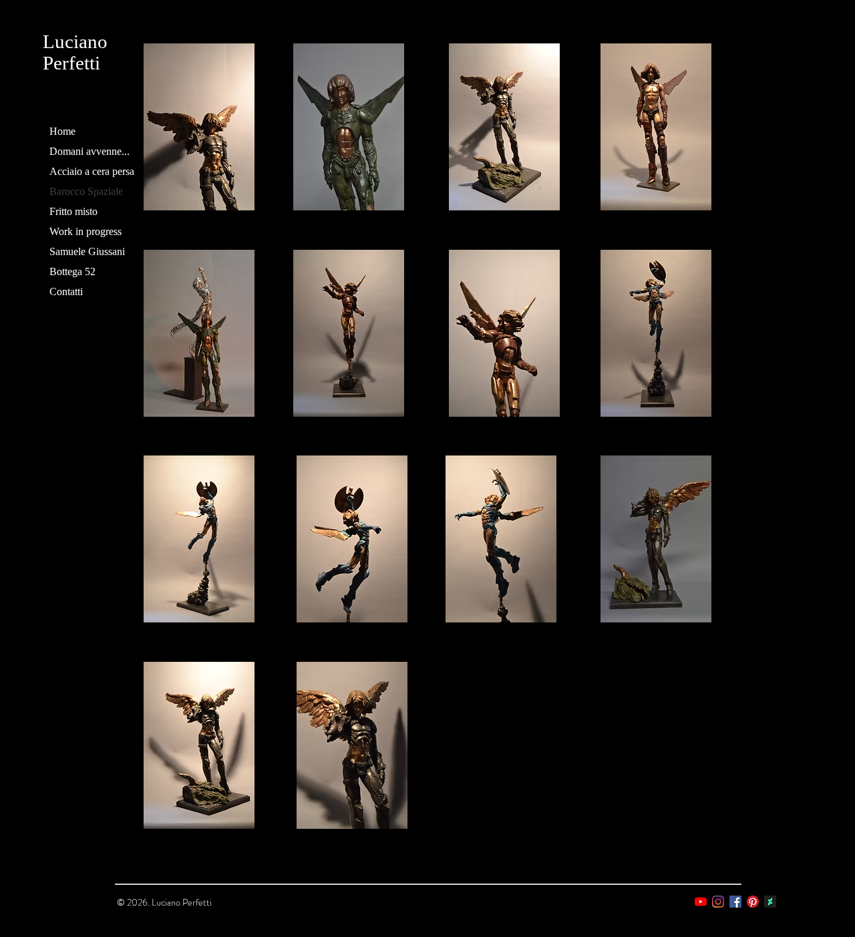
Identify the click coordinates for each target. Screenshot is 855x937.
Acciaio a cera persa (91, 171)
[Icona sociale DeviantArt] (770, 902)
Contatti (66, 291)
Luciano (75, 41)
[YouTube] (701, 902)
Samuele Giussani (87, 251)
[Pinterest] (753, 902)
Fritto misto (73, 211)
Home (62, 131)
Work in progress (85, 231)
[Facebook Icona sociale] (735, 902)
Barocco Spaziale (86, 191)
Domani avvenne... (89, 151)
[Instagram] (718, 902)
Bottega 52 (72, 271)
